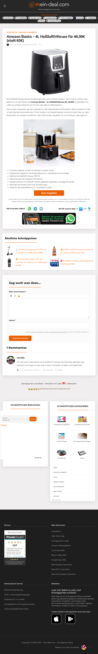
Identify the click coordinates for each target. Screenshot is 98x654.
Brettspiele (58, 491)
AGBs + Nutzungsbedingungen (17, 595)
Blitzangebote (59, 486)
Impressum (56, 531)
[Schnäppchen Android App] (89, 209)
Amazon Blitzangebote (61, 546)
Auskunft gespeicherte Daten (16, 609)
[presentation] (11, 296)
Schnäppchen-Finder (60, 541)
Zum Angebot (49, 193)
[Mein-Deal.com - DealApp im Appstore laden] (58, 619)
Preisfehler (66, 601)
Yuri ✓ (11, 44)
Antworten (49, 370)
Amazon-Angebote (28, 32)
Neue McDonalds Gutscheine (63, 574)
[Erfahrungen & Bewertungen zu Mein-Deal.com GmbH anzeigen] (15, 548)
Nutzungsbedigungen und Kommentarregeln (49, 332)
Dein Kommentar (17, 292)
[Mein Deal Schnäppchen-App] (72, 619)
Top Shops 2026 (58, 550)
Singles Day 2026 (58, 560)
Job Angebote (81, 606)
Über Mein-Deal (57, 536)
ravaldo (21, 357)
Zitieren (60, 370)
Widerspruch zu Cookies (14, 599)
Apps (55, 477)
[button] (11, 296)
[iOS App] (81, 209)
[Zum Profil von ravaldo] (11, 360)
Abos (55, 468)
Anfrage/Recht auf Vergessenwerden (19, 604)
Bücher (56, 496)
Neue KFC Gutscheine (60, 569)
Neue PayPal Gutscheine (61, 565)
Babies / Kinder (59, 482)
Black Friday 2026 (58, 555)
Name (12, 320)
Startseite (12, 32)
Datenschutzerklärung (13, 590)
